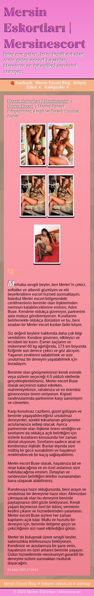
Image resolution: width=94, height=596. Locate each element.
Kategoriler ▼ (57, 87)
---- (19, 271)
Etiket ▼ (34, 87)
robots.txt (64, 584)
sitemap (83, 584)
